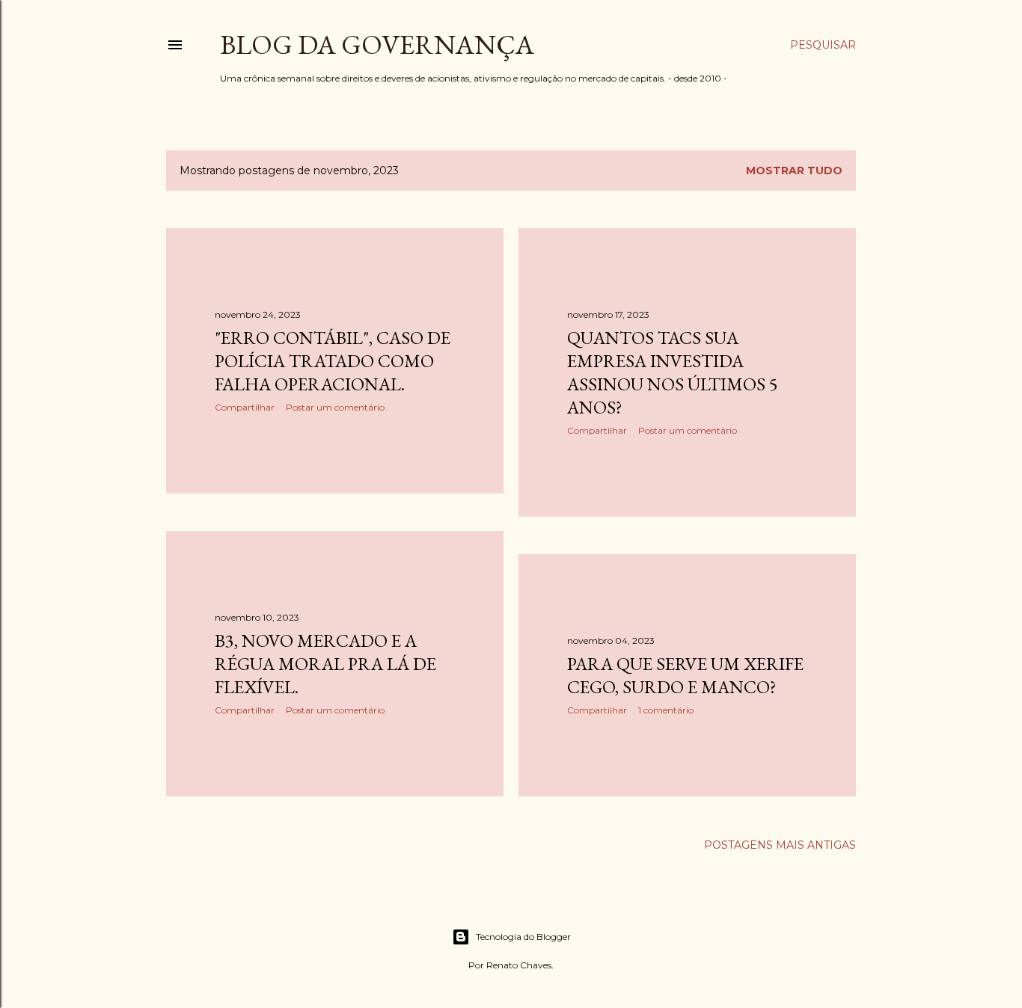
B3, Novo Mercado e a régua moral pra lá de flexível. (325, 663)
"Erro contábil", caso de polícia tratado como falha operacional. (332, 361)
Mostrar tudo (794, 170)
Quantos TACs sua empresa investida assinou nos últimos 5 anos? (672, 372)
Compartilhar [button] (245, 407)
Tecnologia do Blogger (523, 936)
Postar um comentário (335, 407)
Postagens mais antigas (780, 845)
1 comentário (666, 710)
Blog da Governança (377, 44)
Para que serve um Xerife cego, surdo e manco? (685, 675)
